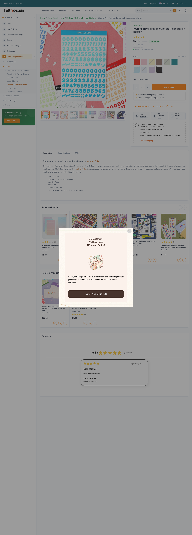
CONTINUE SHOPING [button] (96, 294)
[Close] (129, 231)
